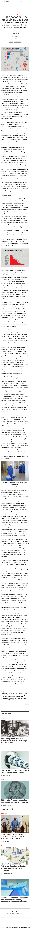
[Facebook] (8, 913)
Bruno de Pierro (15, 33)
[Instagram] (11, 913)
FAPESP (1, 927)
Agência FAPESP (7, 927)
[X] (9, 913)
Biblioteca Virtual (16, 927)
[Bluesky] (14, 913)
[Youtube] (20, 913)
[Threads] (16, 913)
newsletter (21, 1)
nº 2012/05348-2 (16, 695)
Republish (26, 704)
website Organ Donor (13, 573)
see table (22, 309)
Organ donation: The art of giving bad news (15, 18)
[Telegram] (18, 913)
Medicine (11, 42)
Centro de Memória (25, 927)
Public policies (17, 42)
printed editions (26, 1)
